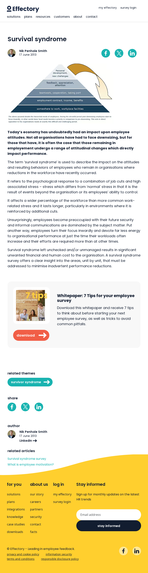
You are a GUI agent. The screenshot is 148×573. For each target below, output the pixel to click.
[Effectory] (23, 9)
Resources (43, 16)
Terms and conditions (20, 559)
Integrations (16, 509)
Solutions (13, 16)
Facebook (105, 53)
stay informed (109, 526)
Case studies (16, 524)
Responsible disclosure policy (60, 559)
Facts (33, 532)
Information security (59, 554)
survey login (128, 8)
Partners (36, 509)
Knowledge (15, 517)
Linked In (132, 53)
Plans (28, 16)
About (77, 16)
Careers (35, 502)
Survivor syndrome (26, 382)
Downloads (15, 532)
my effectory (108, 8)
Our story (37, 494)
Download (26, 335)
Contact (92, 16)
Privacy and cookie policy (23, 554)
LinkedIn (26, 441)
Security (36, 517)
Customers (62, 16)
